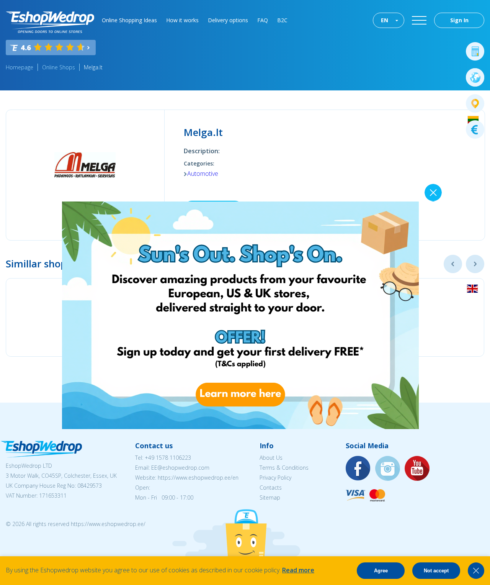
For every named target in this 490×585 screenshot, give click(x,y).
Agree (381, 571)
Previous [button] (453, 264)
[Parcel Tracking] (475, 103)
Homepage (19, 67)
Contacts (271, 487)
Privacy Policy (275, 477)
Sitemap (270, 497)
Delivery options (228, 20)
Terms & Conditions (284, 467)
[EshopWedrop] (50, 22)
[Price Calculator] (475, 51)
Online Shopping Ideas (129, 20)
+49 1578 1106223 (168, 457)
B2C (282, 20)
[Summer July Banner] (240, 427)
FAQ (262, 20)
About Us (271, 457)
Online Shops (58, 67)
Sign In (459, 20)
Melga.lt (93, 67)
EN (384, 20)
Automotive (202, 173)
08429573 (89, 485)
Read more (298, 570)
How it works (182, 20)
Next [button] (475, 264)
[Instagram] (387, 469)
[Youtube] (417, 469)
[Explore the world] (475, 77)
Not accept (436, 571)
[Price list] (475, 129)
